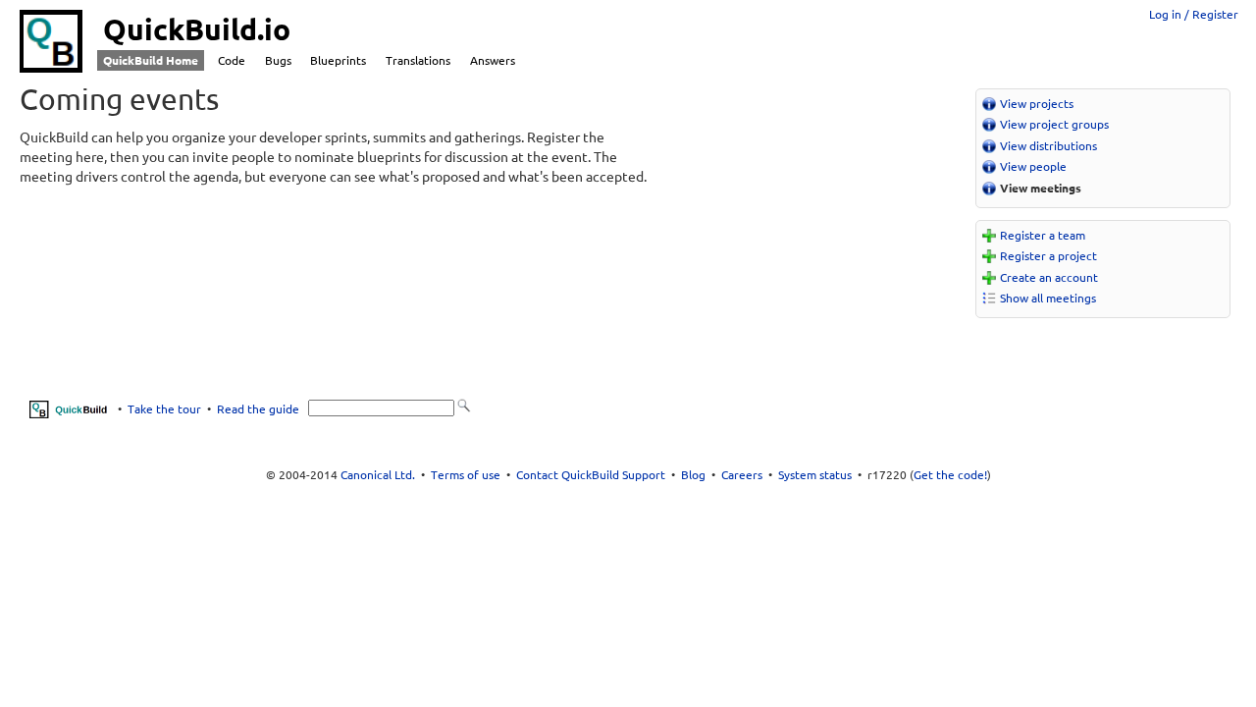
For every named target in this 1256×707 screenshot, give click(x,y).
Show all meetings (1048, 298)
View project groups (1054, 124)
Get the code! (950, 474)
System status (815, 474)
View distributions (1048, 145)
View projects (1036, 103)
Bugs (278, 60)
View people (1033, 166)
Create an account (1049, 277)
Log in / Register (1193, 14)
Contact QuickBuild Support (590, 474)
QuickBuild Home (150, 60)
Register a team (1042, 235)
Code (231, 60)
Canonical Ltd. (377, 474)
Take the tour (164, 408)
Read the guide (258, 408)
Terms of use (465, 474)
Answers (492, 60)
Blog (693, 474)
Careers (741, 474)
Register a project (1048, 255)
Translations (418, 60)
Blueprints (338, 60)
